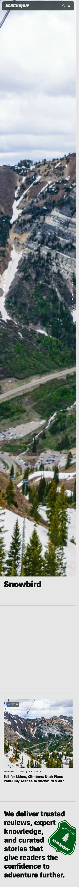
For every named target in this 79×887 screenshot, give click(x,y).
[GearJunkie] (17, 6)
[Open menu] (68, 6)
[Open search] (63, 6)
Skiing (14, 704)
